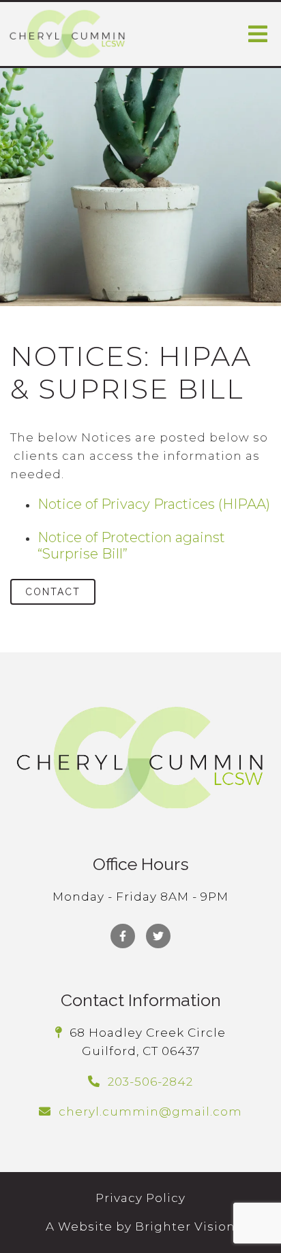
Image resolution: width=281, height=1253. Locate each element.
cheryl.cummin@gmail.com (150, 1111)
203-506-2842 (150, 1081)
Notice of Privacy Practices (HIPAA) (154, 504)
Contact (52, 591)
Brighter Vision (185, 1226)
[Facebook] (122, 936)
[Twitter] (158, 936)
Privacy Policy (140, 1198)
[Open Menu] (257, 34)
